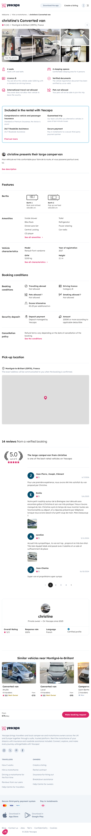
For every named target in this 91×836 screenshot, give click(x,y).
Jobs (22, 828)
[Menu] (85, 5)
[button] (5, 832)
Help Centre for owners (43, 784)
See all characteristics (35, 262)
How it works (7, 765)
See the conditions (33, 338)
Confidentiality (41, 828)
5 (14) (6, 25)
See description (9, 169)
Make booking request (75, 714)
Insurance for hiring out (43, 774)
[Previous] (5, 673)
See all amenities (33, 237)
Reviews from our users (12, 782)
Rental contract (40, 770)
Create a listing (71, 5)
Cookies (53, 828)
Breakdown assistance (43, 779)
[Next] (33, 673)
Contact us (13, 828)
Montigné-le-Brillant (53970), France (28, 25)
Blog (4, 828)
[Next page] (71, 585)
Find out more (11, 139)
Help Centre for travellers (13, 787)
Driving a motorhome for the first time (13, 776)
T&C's (29, 828)
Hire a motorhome (10, 770)
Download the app (51, 5)
